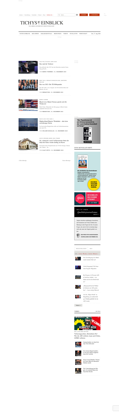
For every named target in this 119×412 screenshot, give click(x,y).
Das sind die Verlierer (46, 64)
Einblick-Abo (49, 15)
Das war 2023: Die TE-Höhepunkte (50, 84)
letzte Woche (83, 254)
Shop (44, 15)
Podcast (39, 15)
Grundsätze (34, 15)
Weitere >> (78, 305)
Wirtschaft (83, 33)
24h (76, 254)
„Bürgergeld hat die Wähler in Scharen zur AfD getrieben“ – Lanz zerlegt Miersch (91, 288)
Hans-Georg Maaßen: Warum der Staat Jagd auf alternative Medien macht (91, 361)
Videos (65, 33)
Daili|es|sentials (46, 33)
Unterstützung (27, 15)
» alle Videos (97, 311)
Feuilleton (73, 33)
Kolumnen (35, 33)
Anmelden (83, 14)
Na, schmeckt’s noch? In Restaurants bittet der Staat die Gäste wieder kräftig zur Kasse (54, 141)
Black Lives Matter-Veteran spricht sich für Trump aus (53, 103)
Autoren (21, 15)
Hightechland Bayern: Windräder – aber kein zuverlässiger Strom (53, 122)
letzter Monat (92, 254)
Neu (91, 248)
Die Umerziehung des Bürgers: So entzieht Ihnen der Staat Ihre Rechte (90, 370)
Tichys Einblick (25, 33)
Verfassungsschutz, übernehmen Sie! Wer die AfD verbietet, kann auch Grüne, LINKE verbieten (87, 336)
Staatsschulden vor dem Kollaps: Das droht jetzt (91, 342)
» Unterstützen (94, 14)
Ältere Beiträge (23, 160)
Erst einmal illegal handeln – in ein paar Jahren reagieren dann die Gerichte (91, 352)
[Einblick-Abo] (87, 171)
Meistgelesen (81, 248)
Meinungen (57, 33)
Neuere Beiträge (66, 160)
